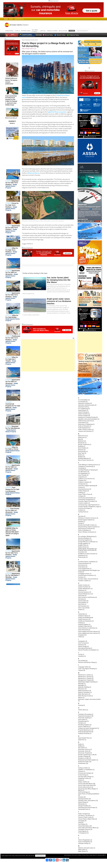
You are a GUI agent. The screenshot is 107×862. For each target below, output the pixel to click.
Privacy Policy (85, 855)
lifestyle (43, 31)
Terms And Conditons (77, 855)
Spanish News (9, 31)
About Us (95, 855)
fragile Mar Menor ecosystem (56, 112)
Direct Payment (67, 855)
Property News (26, 31)
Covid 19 (17, 31)
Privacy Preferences (40, 855)
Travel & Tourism (52, 31)
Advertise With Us (102, 855)
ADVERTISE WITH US (19, 19)
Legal (90, 855)
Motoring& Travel (35, 30)
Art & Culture (63, 31)
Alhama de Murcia (34, 173)
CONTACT (11, 19)
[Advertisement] (48, 355)
